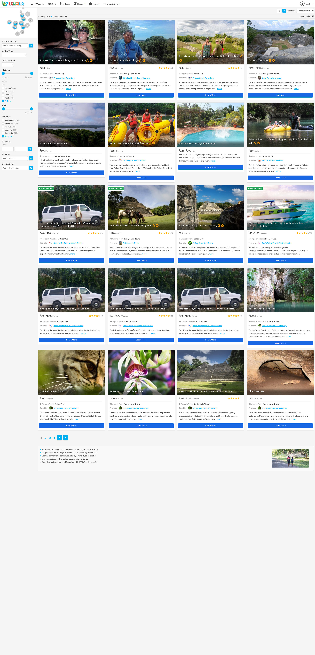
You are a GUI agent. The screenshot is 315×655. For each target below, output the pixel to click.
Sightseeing (12, 120)
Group (9, 91)
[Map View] (284, 11)
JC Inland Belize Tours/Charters (136, 78)
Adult (9, 98)
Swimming (11, 123)
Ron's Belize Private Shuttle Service (68, 243)
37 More (8, 136)
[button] (15, 27)
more (68, 88)
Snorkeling (11, 133)
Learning (11, 130)
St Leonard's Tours (131, 243)
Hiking (10, 126)
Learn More (71, 95)
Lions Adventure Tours (271, 78)
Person (10, 88)
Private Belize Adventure (64, 78)
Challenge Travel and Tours (134, 160)
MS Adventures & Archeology (274, 325)
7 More (7, 101)
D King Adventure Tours (203, 243)
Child (9, 94)
